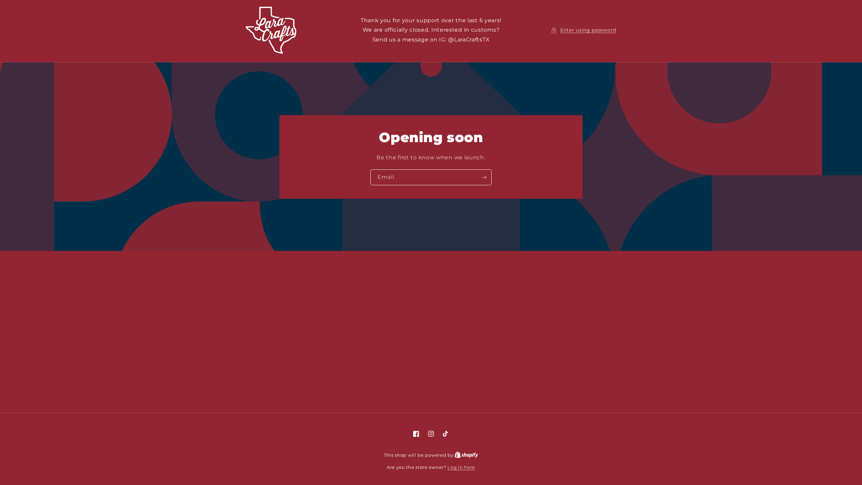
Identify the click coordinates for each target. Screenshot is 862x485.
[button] (583, 30)
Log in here (461, 467)
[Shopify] (466, 455)
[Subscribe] (483, 177)
